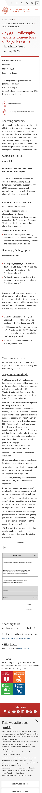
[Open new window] (5, 712)
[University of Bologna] (16, 10)
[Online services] (22, 3)
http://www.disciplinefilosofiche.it (16, 638)
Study (11, 20)
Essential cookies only (20, 784)
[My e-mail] (31, 3)
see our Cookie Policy (25, 775)
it (37, 3)
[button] (35, 11)
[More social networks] (35, 712)
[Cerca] (11, 3)
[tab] (37, 3)
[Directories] (16, 3)
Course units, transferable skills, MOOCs (17, 23)
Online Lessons (14, 103)
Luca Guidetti (16, 60)
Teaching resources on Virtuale (21, 111)
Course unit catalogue (10, 27)
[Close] (37, 721)
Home (4, 20)
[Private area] (27, 3)
